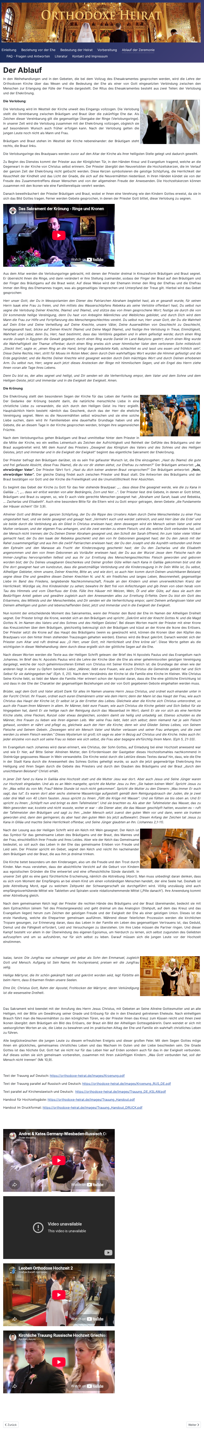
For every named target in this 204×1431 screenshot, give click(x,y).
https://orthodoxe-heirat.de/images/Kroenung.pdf (87, 1076)
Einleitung (9, 50)
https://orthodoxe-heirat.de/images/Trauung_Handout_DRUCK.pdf (92, 1107)
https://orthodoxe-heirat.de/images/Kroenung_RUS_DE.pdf (126, 1084)
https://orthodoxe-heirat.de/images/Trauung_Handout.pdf (91, 1100)
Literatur (61, 56)
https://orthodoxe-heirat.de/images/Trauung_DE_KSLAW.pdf (120, 1092)
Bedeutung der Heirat (76, 50)
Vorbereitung (107, 50)
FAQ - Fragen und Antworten (28, 56)
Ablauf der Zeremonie (138, 50)
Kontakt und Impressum (90, 56)
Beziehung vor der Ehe (38, 50)
